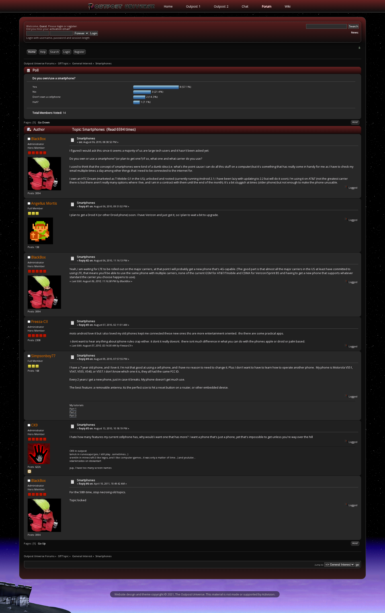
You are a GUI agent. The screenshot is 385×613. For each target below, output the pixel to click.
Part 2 (73, 412)
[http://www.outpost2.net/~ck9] (29, 472)
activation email (59, 29)
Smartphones (86, 138)
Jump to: (319, 564)
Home (168, 6)
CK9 (34, 425)
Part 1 (73, 408)
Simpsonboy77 (43, 356)
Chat (245, 6)
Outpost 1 (193, 6)
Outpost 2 (221, 6)
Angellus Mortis (44, 203)
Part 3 (73, 415)
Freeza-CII (39, 321)
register (72, 26)
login (60, 26)
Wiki (288, 6)
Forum (266, 6)
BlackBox (38, 138)
